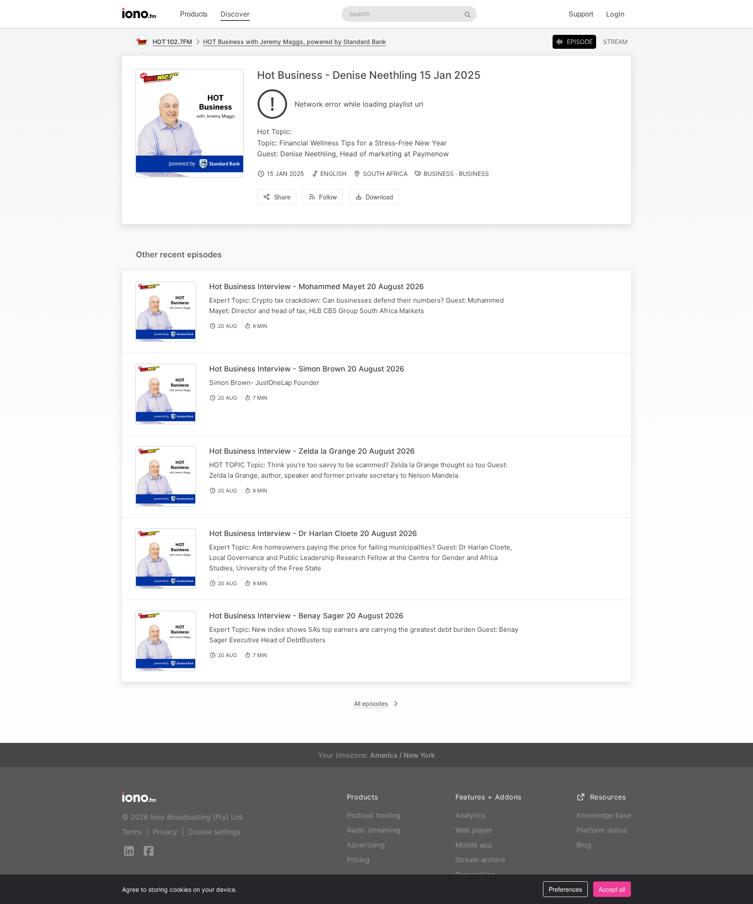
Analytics (470, 815)
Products (193, 14)
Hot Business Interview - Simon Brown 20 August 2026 (306, 368)
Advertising (366, 844)
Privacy (165, 831)
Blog (584, 844)
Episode (580, 41)
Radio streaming (373, 830)
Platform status (602, 830)
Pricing (358, 859)
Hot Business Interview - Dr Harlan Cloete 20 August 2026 (313, 533)
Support (581, 14)
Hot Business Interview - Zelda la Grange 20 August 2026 (312, 451)
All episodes (371, 703)
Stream (615, 41)
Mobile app (473, 844)
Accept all (612, 889)
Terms (132, 831)
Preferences (565, 889)
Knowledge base (604, 815)
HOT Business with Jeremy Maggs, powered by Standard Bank (294, 41)
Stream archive (480, 859)
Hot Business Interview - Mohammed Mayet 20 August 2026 (316, 286)
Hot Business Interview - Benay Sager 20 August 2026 (306, 615)
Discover (235, 14)
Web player (473, 830)
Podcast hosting (373, 815)
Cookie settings (214, 831)
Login (615, 14)
